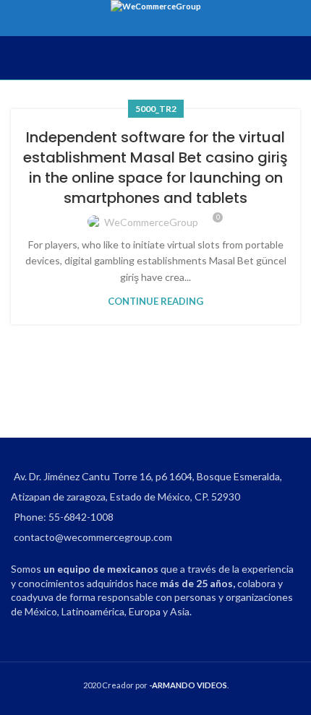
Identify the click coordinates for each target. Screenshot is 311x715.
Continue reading (155, 301)
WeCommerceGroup (151, 222)
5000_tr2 (155, 108)
